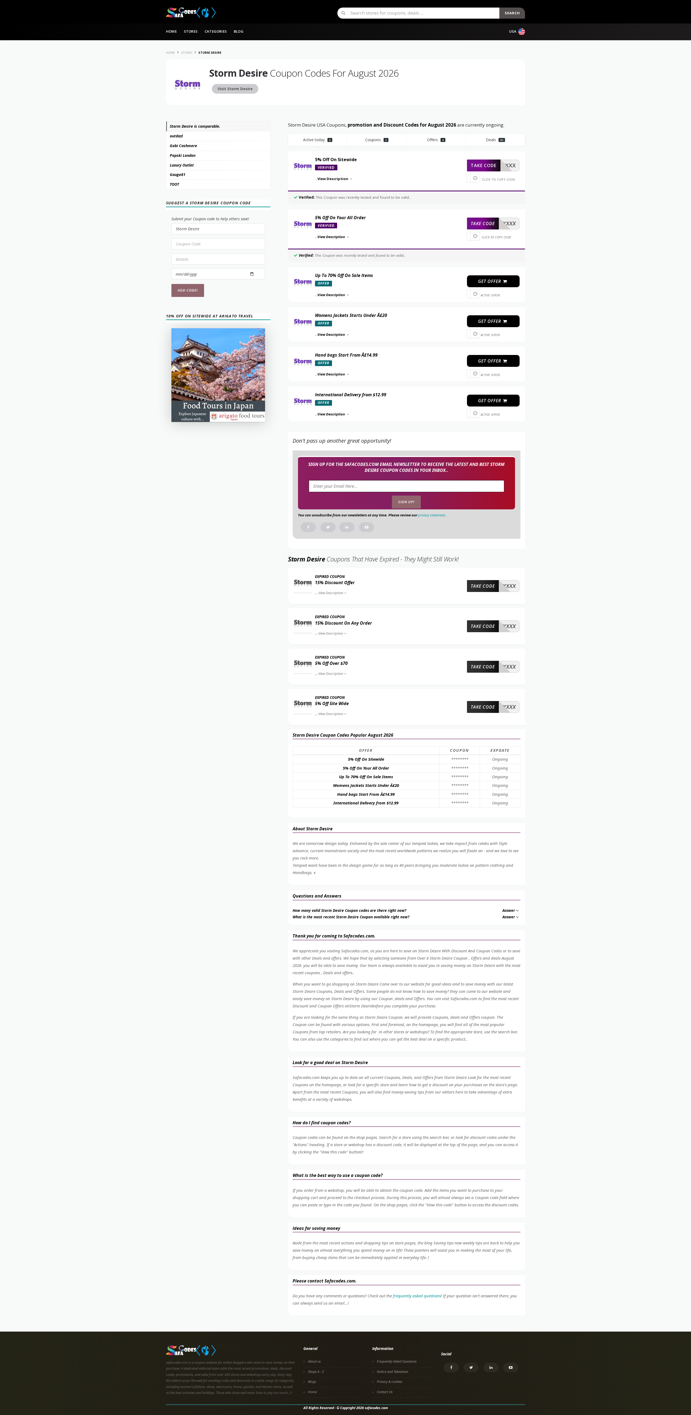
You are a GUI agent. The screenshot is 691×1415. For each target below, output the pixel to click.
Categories (216, 31)
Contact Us (384, 1392)
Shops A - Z (316, 1371)
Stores (191, 31)
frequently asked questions (417, 1295)
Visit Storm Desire (235, 88)
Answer (508, 910)
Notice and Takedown (392, 1371)
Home (171, 31)
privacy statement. (432, 515)
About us (314, 1361)
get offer (490, 281)
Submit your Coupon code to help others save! (210, 218)
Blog (238, 31)
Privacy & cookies (389, 1381)
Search (512, 13)
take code (483, 165)
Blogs (312, 1381)
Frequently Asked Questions (396, 1361)
